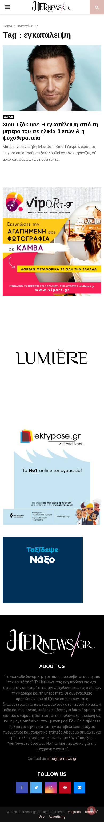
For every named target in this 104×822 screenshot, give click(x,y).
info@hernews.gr (62, 758)
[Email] (79, 787)
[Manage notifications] (91, 810)
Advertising (56, 817)
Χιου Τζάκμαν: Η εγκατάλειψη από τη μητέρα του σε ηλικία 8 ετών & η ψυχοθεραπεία (50, 131)
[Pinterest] (65, 787)
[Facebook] (22, 787)
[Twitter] (36, 787)
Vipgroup (74, 812)
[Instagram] (51, 787)
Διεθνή (8, 116)
